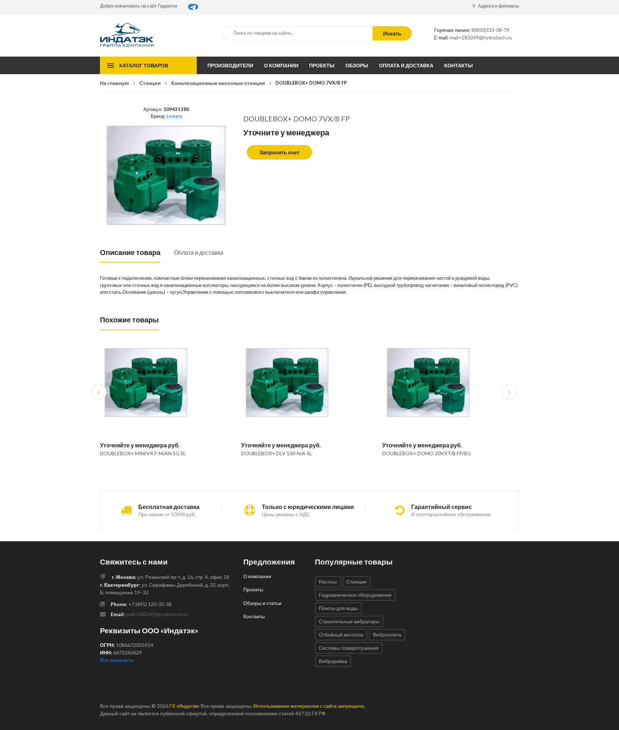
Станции (150, 83)
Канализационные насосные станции (218, 83)
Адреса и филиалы (498, 6)
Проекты (322, 65)
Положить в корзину (143, 472)
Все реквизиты (117, 660)
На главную (114, 83)
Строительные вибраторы (349, 621)
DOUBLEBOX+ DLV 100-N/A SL (276, 453)
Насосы (328, 581)
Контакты (458, 65)
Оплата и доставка (406, 65)
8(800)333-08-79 (490, 30)
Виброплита (387, 634)
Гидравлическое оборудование (355, 595)
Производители (230, 65)
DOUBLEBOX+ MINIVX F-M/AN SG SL (143, 453)
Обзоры (356, 65)
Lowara (174, 116)
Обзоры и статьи (262, 603)
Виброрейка (333, 661)
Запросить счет (279, 152)
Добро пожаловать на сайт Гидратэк (138, 6)
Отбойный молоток (341, 634)
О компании (281, 65)
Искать (392, 33)
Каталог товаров (143, 65)
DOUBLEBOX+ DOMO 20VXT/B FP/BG (426, 453)
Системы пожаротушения (349, 648)
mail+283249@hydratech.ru (481, 37)
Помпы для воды (338, 608)
